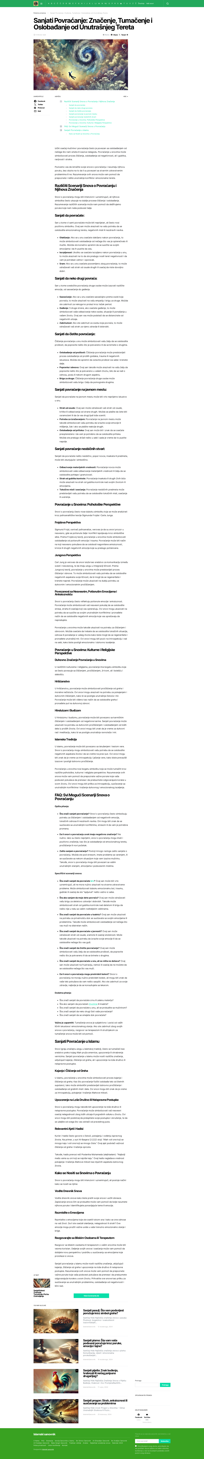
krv (92, 881)
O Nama (36, 1441)
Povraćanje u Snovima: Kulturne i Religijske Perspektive (90, 123)
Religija (51, 10)
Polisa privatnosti (40, 1445)
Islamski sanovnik (48, 1449)
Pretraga (138, 1381)
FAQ (42, 1441)
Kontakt (65, 1445)
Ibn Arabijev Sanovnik (119, 1441)
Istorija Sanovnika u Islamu (64, 1441)
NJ (106, 3)
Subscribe (164, 1441)
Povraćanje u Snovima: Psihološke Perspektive (87, 120)
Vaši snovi (150, 3)
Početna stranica (40, 13)
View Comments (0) (91, 1296)
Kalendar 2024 (117, 1443)
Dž (70, 3)
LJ (95, 3)
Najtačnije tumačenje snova (100, 1443)
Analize (85, 1443)
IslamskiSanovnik (89, 1327)
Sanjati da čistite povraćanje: (80, 111)
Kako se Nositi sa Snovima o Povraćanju (84, 134)
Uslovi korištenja (54, 1445)
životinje (93, 1004)
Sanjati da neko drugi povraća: (81, 108)
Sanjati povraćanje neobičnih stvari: (82, 117)
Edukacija (49, 1441)
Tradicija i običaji (75, 1443)
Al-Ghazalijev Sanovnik (101, 1441)
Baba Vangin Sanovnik (59, 1443)
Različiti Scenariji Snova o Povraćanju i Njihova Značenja (89, 101)
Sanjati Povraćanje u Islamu (76, 130)
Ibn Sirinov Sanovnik (83, 1441)
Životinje (141, 3)
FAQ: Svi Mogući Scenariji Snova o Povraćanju (84, 126)
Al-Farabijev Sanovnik (41, 1443)
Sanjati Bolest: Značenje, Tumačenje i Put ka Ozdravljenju (41, 1293)
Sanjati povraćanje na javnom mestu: (83, 114)
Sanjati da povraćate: (77, 105)
